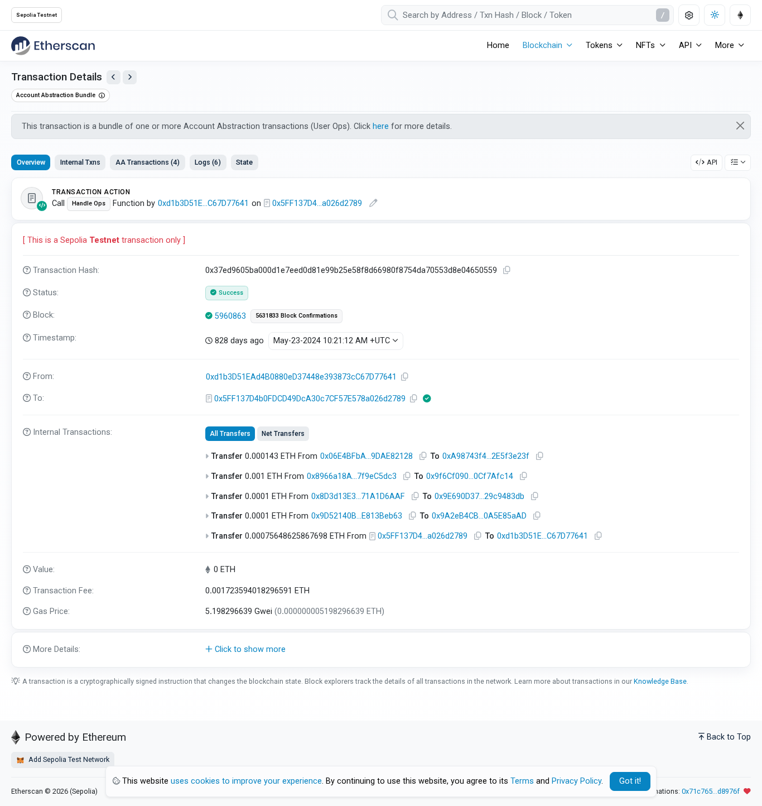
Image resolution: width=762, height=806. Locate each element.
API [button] (685, 45)
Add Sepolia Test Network (68, 759)
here (381, 126)
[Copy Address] (404, 377)
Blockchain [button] (542, 45)
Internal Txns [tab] (80, 162)
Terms (522, 781)
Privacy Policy (576, 781)
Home (498, 45)
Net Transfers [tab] (283, 434)
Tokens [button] (599, 45)
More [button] (724, 45)
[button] (381, 649)
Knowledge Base (660, 681)
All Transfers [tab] (230, 434)
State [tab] (244, 162)
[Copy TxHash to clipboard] (506, 270)
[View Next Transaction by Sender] (130, 77)
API (712, 162)
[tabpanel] (381, 422)
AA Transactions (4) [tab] (147, 162)
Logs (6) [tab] (208, 162)
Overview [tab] (31, 162)
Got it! (630, 781)
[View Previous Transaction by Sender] (113, 77)
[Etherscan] (53, 46)
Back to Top (729, 737)
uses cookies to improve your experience (246, 781)
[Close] (740, 125)
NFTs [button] (645, 45)
